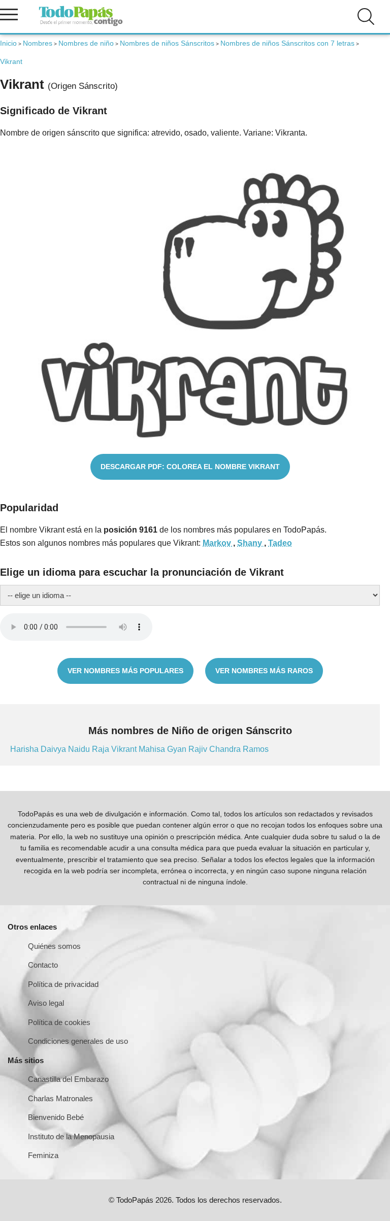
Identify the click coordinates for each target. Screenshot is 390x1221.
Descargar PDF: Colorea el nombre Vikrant (190, 467)
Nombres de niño (86, 43)
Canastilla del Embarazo (68, 1079)
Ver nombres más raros (264, 671)
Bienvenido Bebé (56, 1117)
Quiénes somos (54, 946)
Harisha (25, 749)
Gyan (177, 749)
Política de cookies (59, 1022)
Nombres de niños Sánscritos (167, 43)
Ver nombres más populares (125, 671)
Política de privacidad (63, 984)
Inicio (8, 43)
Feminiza (43, 1155)
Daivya (54, 749)
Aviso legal (46, 1003)
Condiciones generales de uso (78, 1041)
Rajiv (198, 749)
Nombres (37, 43)
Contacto (43, 965)
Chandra (226, 749)
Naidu (80, 749)
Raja (101, 749)
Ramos (256, 749)
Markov (218, 543)
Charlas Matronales (60, 1098)
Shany (250, 543)
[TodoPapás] (81, 24)
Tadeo (280, 543)
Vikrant (125, 749)
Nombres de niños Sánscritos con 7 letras (287, 43)
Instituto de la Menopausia (71, 1136)
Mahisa (153, 749)
